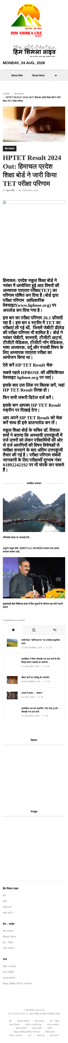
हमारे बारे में (54, 1035)
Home (6, 93)
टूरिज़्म (50, 1028)
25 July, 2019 (28, 697)
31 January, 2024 (30, 666)
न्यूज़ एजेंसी (10, 190)
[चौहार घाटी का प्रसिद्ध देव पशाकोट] (12, 683)
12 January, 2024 (30, 716)
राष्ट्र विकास (8, 948)
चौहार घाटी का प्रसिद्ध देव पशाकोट (35, 677)
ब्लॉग (5, 901)
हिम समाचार (19, 93)
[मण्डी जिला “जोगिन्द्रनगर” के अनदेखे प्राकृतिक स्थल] (12, 646)
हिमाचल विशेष (17, 75)
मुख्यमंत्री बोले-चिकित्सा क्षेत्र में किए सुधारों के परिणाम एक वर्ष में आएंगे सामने (33, 605)
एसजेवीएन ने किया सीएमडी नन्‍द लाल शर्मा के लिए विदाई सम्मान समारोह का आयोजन (40, 661)
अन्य (29, 1035)
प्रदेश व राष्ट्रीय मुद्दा (33, 1024)
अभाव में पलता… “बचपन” (32, 693)
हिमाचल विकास (38, 75)
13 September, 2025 (31, 647)
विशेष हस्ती (49, 1032)
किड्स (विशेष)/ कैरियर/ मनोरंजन (17, 983)
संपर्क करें (7, 907)
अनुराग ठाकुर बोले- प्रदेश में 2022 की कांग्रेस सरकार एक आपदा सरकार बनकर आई (31, 550)
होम (4, 895)
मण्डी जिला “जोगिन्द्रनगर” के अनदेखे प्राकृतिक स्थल (40, 642)
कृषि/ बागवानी (21, 1028)
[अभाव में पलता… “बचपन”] (12, 698)
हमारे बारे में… (9, 912)
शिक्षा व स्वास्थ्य (9, 966)
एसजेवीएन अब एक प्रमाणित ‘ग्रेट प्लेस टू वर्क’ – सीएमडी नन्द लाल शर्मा (40, 710)
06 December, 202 (30, 681)
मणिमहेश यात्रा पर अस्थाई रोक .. (17, 537)
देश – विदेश (8, 942)
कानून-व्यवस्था (9, 977)
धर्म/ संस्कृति (8, 972)
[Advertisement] (34, 775)
